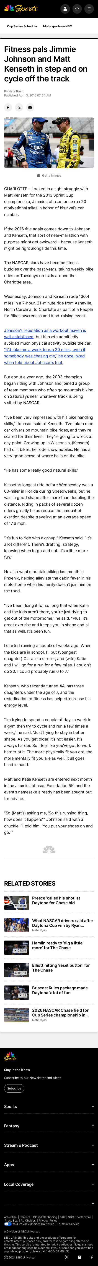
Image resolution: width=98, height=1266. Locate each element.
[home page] (21, 9)
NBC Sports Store (79, 1217)
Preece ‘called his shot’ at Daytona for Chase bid (56, 900)
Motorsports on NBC (57, 26)
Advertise (10, 1217)
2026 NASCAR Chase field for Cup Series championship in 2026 (60, 1012)
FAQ (62, 1217)
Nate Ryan (15, 91)
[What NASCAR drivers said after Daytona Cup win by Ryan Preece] (16, 925)
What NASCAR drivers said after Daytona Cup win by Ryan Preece (62, 923)
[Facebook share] (8, 107)
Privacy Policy (48, 1220)
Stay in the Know (17, 1070)
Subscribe (14, 1088)
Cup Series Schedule (22, 26)
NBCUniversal (30, 1231)
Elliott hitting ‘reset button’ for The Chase (61, 967)
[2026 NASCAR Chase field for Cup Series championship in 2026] (16, 1015)
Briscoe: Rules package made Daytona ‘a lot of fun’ (60, 990)
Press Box (11, 1220)
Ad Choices (28, 1220)
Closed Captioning (45, 1217)
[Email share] (30, 107)
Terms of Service (68, 1224)
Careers (25, 1217)
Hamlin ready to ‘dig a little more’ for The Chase (57, 945)
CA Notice (47, 1224)
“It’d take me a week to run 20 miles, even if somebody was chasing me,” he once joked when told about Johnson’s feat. (44, 356)
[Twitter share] (19, 107)
